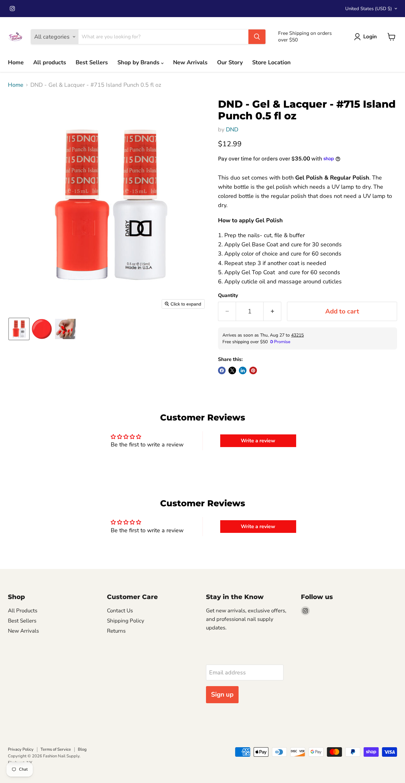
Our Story (230, 62)
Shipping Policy (125, 620)
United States (368, 8)
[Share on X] (232, 370)
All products (49, 62)
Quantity (228, 295)
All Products (22, 610)
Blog (82, 749)
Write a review (258, 440)
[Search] (256, 36)
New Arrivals (190, 62)
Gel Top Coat (259, 272)
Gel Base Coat (259, 244)
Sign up (222, 694)
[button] (19, 329)
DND (232, 129)
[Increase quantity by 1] (272, 311)
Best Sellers (92, 62)
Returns (116, 631)
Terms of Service (55, 749)
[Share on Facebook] (222, 370)
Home (16, 62)
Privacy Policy (21, 749)
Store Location (271, 62)
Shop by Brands (139, 62)
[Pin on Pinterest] (253, 370)
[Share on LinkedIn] (242, 370)
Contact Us (120, 610)
